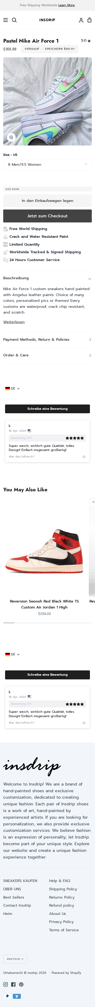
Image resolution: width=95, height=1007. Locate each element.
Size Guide (12, 189)
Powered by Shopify (66, 973)
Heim (7, 914)
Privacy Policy (61, 922)
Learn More (66, 5)
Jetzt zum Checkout (47, 216)
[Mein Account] (79, 20)
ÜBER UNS (12, 889)
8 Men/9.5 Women (24, 164)
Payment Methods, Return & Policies (36, 339)
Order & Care (16, 355)
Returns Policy (61, 897)
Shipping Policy (63, 889)
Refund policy (61, 905)
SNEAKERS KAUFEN (20, 881)
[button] (47, 409)
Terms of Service (64, 930)
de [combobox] (13, 389)
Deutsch (13, 959)
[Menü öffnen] (4, 20)
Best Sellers (13, 897)
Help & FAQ (59, 881)
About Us (57, 914)
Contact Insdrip (17, 905)
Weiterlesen (14, 322)
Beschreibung (16, 278)
